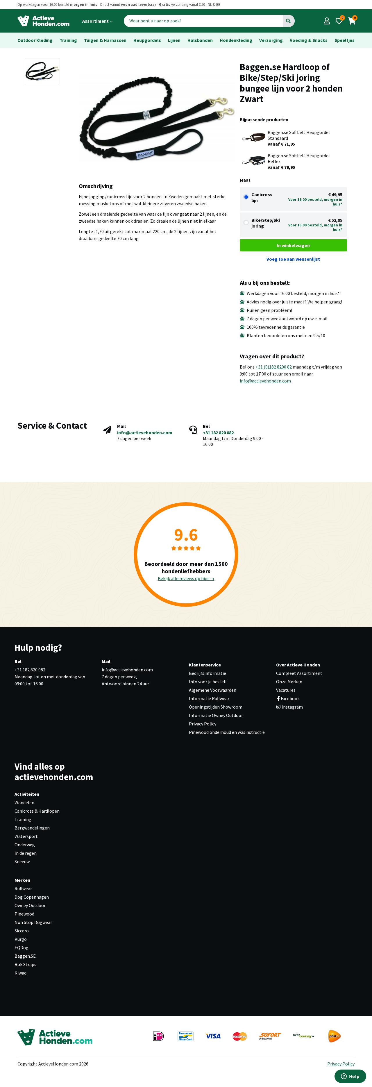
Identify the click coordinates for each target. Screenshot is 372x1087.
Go (288, 21)
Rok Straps (25, 964)
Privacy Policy (202, 724)
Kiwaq (20, 973)
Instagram (292, 707)
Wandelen (24, 802)
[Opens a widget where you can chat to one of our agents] (350, 1077)
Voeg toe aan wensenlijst (293, 259)
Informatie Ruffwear (209, 698)
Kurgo (21, 939)
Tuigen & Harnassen (105, 40)
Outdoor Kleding (35, 40)
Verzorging (271, 40)
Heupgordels (147, 40)
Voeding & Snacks (309, 40)
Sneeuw (22, 861)
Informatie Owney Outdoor (216, 715)
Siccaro (22, 931)
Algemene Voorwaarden (212, 690)
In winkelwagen (293, 245)
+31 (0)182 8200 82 (273, 367)
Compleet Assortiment (299, 673)
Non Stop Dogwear (33, 922)
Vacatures (286, 690)
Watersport (26, 836)
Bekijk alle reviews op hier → (186, 578)
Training (68, 40)
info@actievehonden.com (265, 381)
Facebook (290, 698)
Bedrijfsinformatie (207, 673)
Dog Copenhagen (32, 897)
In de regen (26, 853)
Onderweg (25, 845)
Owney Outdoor (30, 905)
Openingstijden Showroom (215, 707)
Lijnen (174, 40)
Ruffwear (23, 888)
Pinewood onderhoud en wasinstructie (227, 732)
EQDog (21, 947)
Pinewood (24, 914)
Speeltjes (345, 40)
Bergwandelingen (32, 828)
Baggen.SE (25, 956)
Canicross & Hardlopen (37, 811)
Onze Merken (289, 681)
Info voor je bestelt (208, 681)
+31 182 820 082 (218, 432)
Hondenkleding (236, 40)
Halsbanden (200, 40)
